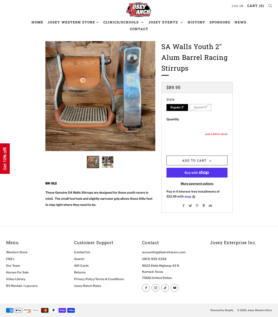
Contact (139, 29)
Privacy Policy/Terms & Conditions (99, 279)
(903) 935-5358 (154, 259)
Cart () (255, 5)
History (196, 22)
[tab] (93, 162)
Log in (238, 6)
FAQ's (10, 259)
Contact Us (82, 252)
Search (79, 259)
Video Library (15, 279)
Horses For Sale (17, 272)
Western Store (16, 252)
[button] (5, 158)
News (240, 22)
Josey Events (163, 22)
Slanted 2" (200, 107)
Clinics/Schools (121, 22)
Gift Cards (81, 266)
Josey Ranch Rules (87, 286)
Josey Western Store (71, 22)
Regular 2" (177, 107)
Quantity (172, 119)
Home (37, 22)
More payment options (197, 183)
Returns (80, 272)
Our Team (13, 266)
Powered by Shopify (222, 310)
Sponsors (220, 22)
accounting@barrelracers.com (164, 252)
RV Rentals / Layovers (22, 286)
